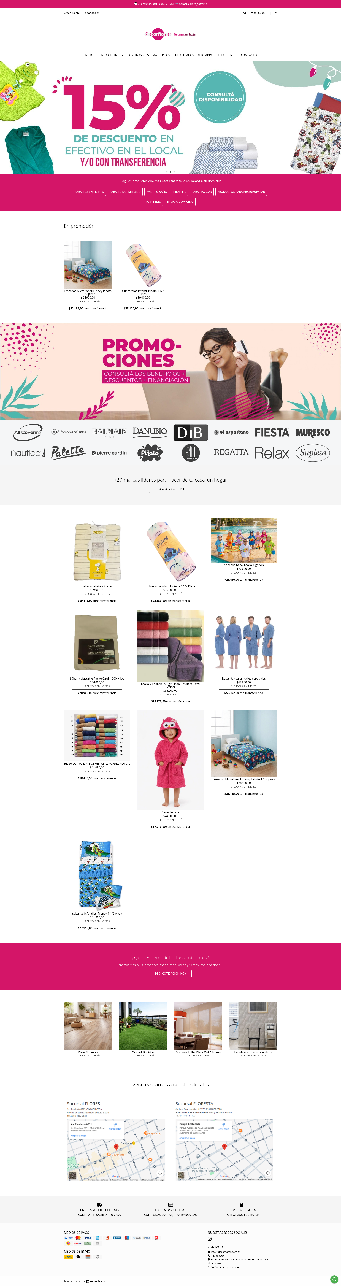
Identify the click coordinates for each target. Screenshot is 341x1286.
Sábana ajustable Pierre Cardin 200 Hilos (97, 678)
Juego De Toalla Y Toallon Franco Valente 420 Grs (97, 764)
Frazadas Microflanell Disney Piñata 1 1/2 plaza (88, 292)
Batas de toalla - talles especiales (244, 678)
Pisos (166, 55)
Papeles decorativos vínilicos (253, 1052)
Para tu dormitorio (125, 192)
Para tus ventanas (89, 192)
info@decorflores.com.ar (225, 1251)
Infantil (179, 192)
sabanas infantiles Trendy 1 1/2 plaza (97, 913)
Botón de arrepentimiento (225, 1267)
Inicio (88, 55)
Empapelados (184, 55)
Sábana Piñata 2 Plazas (97, 586)
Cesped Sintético (143, 1052)
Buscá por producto (171, 489)
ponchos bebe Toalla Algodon (244, 565)
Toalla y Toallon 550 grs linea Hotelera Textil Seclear (170, 685)
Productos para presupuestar (241, 192)
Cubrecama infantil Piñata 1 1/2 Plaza (143, 292)
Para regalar (202, 192)
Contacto (249, 55)
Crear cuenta (72, 13)
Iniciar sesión (91, 13)
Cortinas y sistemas (143, 55)
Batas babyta (170, 812)
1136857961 (218, 1255)
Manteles (153, 202)
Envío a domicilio (180, 202)
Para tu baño (156, 192)
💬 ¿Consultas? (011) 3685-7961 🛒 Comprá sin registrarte (170, 4)
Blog (233, 55)
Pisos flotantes (88, 1052)
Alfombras (205, 55)
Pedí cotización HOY (170, 974)
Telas (222, 55)
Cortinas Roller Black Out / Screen (198, 1052)
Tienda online (108, 55)
